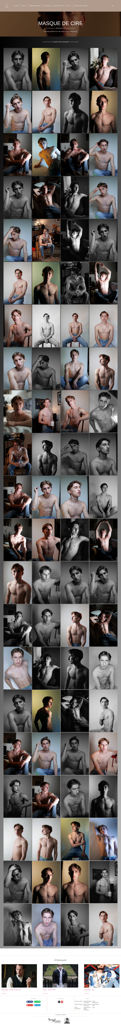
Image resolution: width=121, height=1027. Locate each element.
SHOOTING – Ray (89, 989)
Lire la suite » (4, 993)
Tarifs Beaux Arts (95, 1005)
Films (69, 5)
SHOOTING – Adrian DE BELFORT (11, 989)
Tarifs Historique (77, 1008)
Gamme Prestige (34, 5)
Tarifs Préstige (79, 1004)
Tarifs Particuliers (95, 1002)
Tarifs (23, 5)
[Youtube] (62, 1002)
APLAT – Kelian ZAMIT (49, 989)
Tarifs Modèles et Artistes (88, 1002)
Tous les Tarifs (78, 1001)
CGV (93, 1007)
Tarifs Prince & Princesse (87, 1005)
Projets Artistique (80, 5)
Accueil (16, 5)
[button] (29, 1002)
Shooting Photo (57, 5)
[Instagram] (59, 1002)
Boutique (47, 5)
